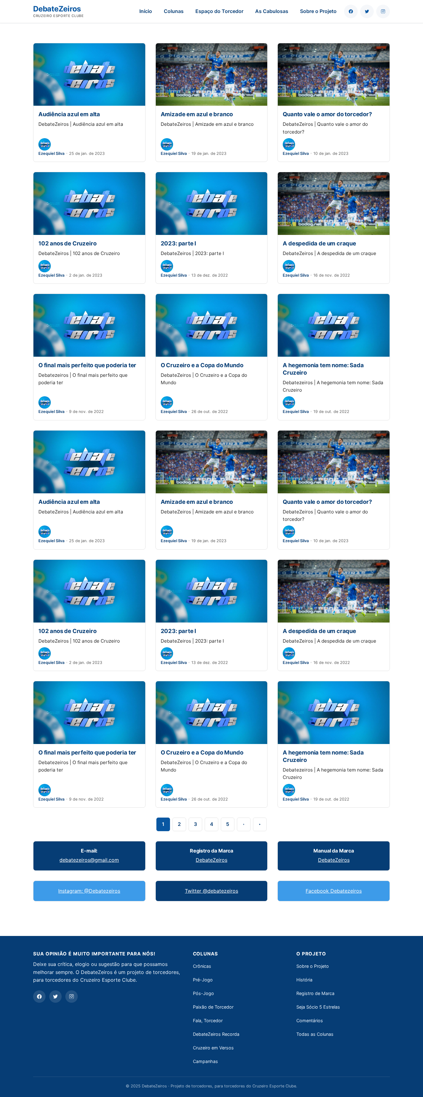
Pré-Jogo (203, 979)
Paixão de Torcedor (213, 1007)
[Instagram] (71, 996)
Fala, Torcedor (208, 1020)
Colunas (174, 11)
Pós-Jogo (203, 993)
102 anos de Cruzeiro (67, 243)
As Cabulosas (271, 11)
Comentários (309, 1020)
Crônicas (202, 966)
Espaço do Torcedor (219, 11)
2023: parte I (178, 243)
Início (145, 11)
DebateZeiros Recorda (216, 1034)
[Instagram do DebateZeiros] (383, 11)
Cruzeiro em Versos (213, 1047)
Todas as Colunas (315, 1034)
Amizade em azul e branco (197, 114)
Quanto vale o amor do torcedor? (327, 114)
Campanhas (205, 1061)
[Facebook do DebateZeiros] (351, 11)
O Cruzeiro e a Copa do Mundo (202, 365)
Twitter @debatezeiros (211, 891)
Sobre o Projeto (318, 11)
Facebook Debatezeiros (334, 891)
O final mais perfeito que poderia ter (87, 365)
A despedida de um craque (319, 243)
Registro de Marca (315, 993)
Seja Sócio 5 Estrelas (318, 1007)
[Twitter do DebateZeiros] (367, 11)
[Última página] (260, 824)
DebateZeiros (211, 860)
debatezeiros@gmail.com (89, 860)
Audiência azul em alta (69, 114)
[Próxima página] (244, 824)
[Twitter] (55, 996)
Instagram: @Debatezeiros (89, 891)
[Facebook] (39, 996)
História (304, 979)
